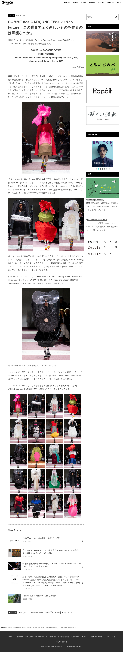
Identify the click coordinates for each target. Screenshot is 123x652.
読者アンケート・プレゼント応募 (103, 636)
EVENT (83, 3)
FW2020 (57, 613)
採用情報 (75, 636)
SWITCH (92, 3)
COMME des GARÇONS (41, 613)
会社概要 (20, 636)
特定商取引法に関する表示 (59, 636)
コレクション (24, 613)
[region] (102, 155)
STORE (75, 3)
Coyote (101, 3)
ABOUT (67, 3)
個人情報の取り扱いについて (36, 636)
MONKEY (110, 3)
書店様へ (85, 636)
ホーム (11, 636)
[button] (96, 169)
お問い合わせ (62, 641)
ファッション (68, 613)
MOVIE (119, 3)
